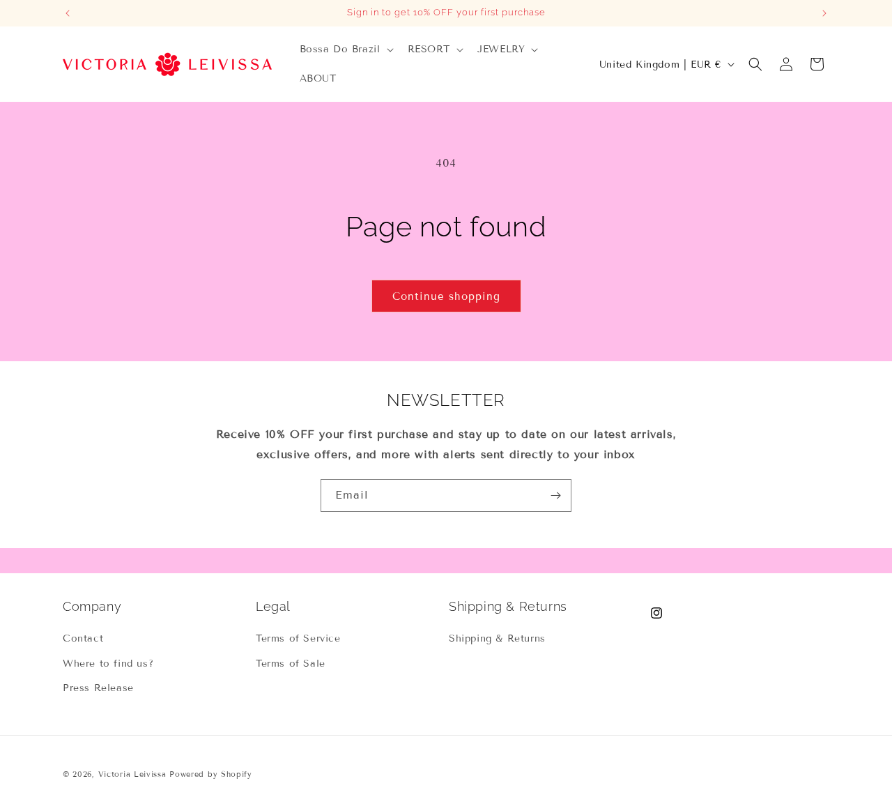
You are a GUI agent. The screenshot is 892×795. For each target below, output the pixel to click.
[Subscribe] (555, 495)
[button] (345, 49)
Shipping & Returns (497, 638)
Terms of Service (298, 638)
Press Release (98, 688)
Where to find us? (108, 663)
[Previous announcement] (67, 13)
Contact (83, 638)
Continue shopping (446, 296)
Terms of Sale (290, 663)
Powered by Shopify (210, 774)
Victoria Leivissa (132, 774)
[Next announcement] (824, 13)
